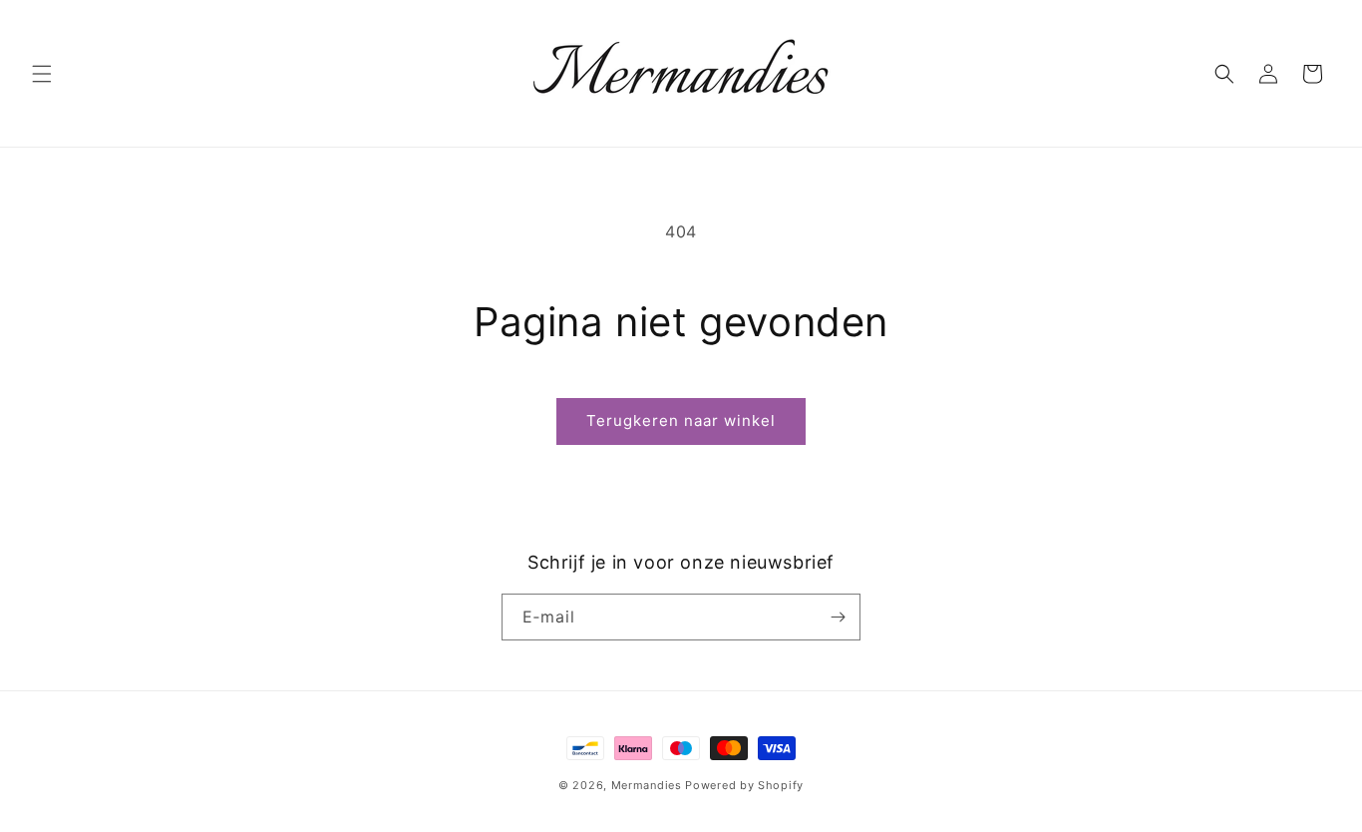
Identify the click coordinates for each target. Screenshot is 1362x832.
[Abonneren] (837, 617)
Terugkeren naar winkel (681, 420)
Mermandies (646, 785)
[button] (42, 74)
